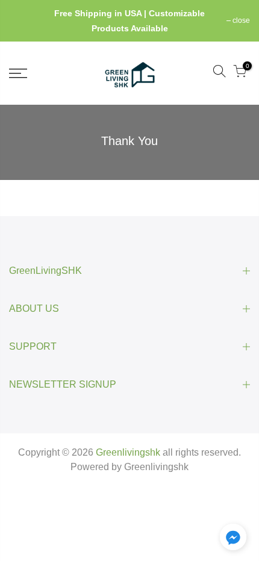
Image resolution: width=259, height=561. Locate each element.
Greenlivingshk (156, 467)
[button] (233, 539)
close (24, 20)
